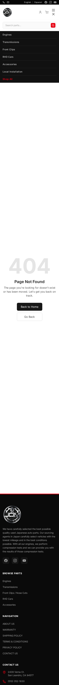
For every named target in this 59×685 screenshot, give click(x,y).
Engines (7, 34)
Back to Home (29, 306)
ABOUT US (8, 623)
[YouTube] (55, 2)
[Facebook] (46, 2)
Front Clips (9, 49)
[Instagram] (50, 2)
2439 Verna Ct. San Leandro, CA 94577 (21, 674)
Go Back (29, 316)
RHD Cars (8, 56)
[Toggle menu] (53, 12)
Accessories (10, 64)
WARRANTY (9, 629)
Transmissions (11, 42)
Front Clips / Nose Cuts (15, 592)
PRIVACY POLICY (12, 647)
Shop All (8, 79)
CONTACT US (10, 653)
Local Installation (12, 71)
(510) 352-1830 (16, 681)
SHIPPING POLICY (13, 635)
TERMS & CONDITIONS (15, 641)
